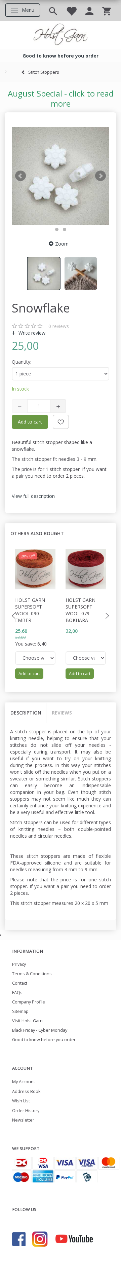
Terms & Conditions (32, 974)
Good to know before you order (44, 1039)
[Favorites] (71, 10)
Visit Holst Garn (27, 1021)
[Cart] (106, 10)
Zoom (62, 244)
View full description (33, 496)
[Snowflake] (60, 175)
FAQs (17, 992)
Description (25, 712)
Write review (31, 333)
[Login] (89, 10)
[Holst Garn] (60, 35)
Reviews (62, 712)
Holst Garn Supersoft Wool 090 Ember (30, 610)
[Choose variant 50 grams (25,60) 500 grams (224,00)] (35, 658)
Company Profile (28, 1002)
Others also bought (37, 533)
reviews (58, 326)
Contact (19, 983)
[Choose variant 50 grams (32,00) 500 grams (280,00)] (86, 658)
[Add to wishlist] (61, 422)
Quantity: (21, 362)
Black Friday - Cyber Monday (39, 1030)
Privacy (19, 964)
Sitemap (20, 1011)
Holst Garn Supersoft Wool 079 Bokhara (80, 610)
